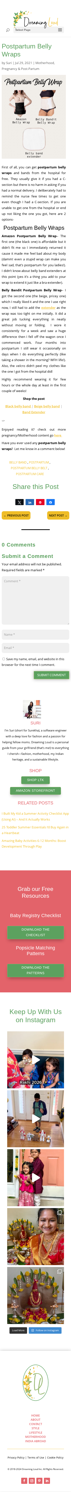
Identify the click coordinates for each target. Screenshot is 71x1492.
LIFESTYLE (35, 1432)
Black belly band (18, 406)
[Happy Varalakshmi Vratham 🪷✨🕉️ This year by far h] (35, 1295)
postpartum (39, 462)
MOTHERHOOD (35, 1437)
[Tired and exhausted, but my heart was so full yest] (35, 1236)
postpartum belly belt (29, 468)
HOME (35, 1415)
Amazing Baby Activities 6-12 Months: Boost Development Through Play (34, 843)
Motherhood (44, 63)
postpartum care (30, 474)
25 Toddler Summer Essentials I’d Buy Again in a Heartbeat (35, 830)
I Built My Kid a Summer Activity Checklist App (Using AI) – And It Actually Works (35, 816)
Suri (9, 63)
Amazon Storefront (35, 790)
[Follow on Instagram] (32, 1481)
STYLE (35, 1428)
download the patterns (36, 970)
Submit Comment (51, 675)
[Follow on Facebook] (24, 1481)
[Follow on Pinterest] (39, 1481)
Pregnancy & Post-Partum (20, 69)
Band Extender (33, 412)
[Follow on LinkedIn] (47, 1481)
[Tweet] (20, 502)
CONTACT (35, 1424)
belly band (18, 462)
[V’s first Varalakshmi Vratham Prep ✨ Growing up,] (35, 1177)
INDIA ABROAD (35, 1441)
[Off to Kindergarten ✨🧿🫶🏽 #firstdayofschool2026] (35, 1118)
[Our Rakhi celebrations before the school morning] (35, 1059)
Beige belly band (47, 406)
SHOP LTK (35, 780)
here (58, 435)
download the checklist (36, 932)
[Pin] (40, 502)
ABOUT (35, 1419)
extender (48, 307)
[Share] (30, 502)
